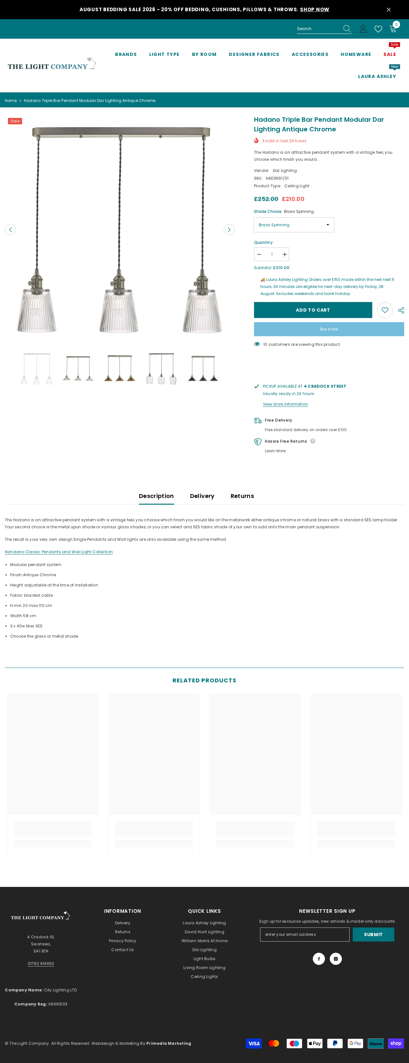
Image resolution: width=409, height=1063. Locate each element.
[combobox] (318, 29)
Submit (373, 934)
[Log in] (363, 29)
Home (11, 100)
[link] (53, 833)
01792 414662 (41, 963)
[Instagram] (336, 959)
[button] (10, 230)
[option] (120, 230)
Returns (242, 496)
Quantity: (264, 242)
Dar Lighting (285, 170)
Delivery (202, 496)
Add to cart (313, 310)
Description (156, 496)
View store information (285, 404)
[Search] (324, 29)
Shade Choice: (284, 211)
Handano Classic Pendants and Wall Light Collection (59, 552)
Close (388, 9)
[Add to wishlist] (385, 310)
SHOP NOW (314, 9)
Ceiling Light (296, 186)
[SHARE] (398, 310)
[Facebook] (319, 959)
